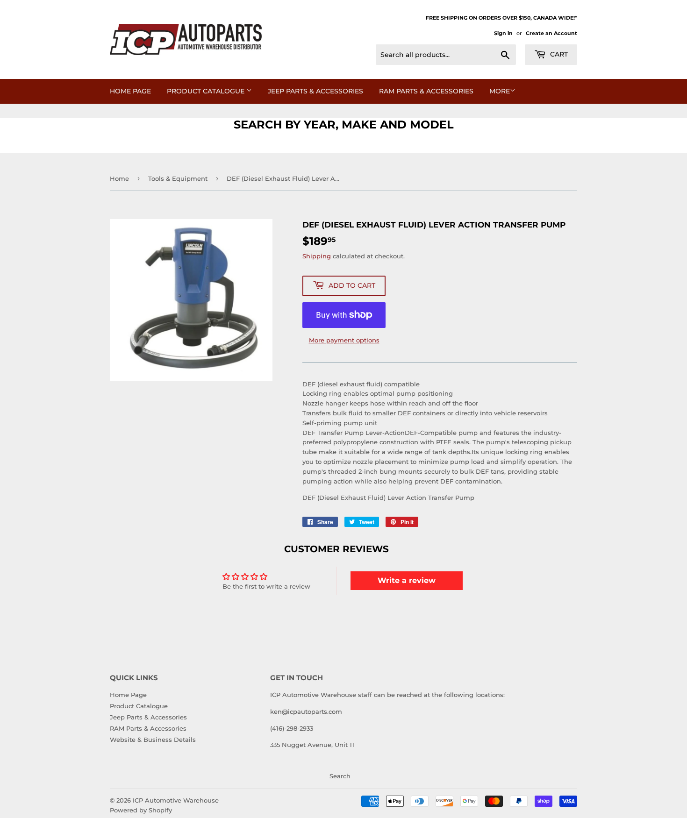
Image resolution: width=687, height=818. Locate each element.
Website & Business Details (153, 739)
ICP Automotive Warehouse (176, 800)
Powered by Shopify (141, 810)
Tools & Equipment (178, 178)
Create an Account (551, 33)
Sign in (503, 33)
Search (340, 776)
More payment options (344, 340)
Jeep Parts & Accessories (315, 91)
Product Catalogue (206, 91)
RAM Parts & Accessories (426, 91)
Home (119, 178)
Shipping (316, 256)
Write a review (407, 580)
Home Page (130, 91)
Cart (558, 54)
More (499, 91)
